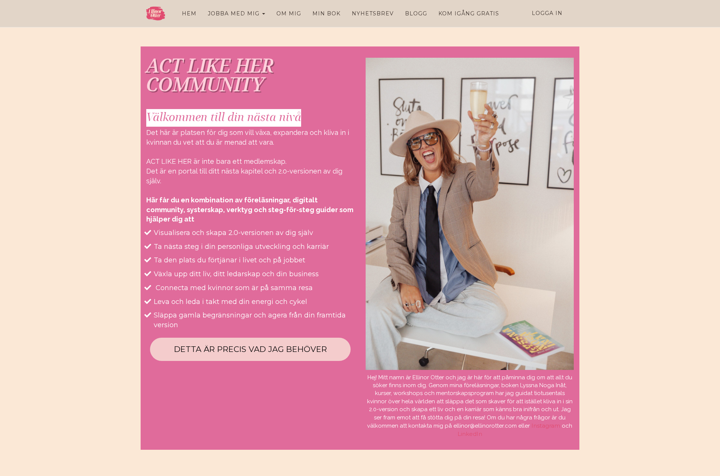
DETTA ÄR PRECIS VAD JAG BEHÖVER (250, 349)
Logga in (547, 13)
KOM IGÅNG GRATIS (468, 13)
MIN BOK (326, 13)
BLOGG (416, 13)
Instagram (545, 425)
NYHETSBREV (373, 13)
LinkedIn (470, 433)
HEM (189, 13)
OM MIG (288, 13)
